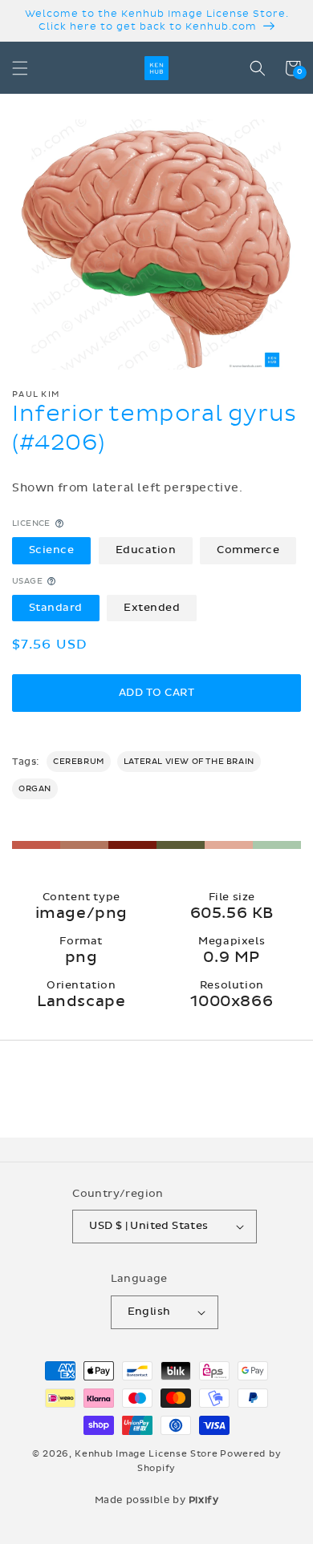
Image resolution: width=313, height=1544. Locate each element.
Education (146, 550)
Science (52, 550)
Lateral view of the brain (189, 761)
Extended (152, 607)
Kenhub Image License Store (146, 1454)
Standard (56, 607)
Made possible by (157, 1500)
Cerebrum (78, 761)
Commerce (248, 550)
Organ (34, 789)
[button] (20, 68)
